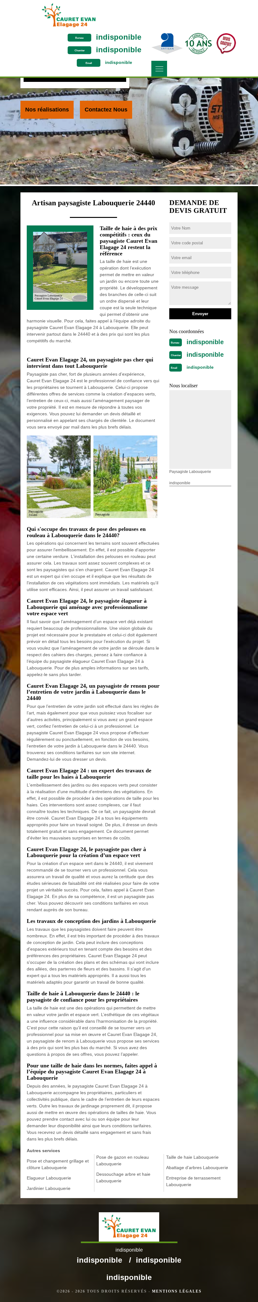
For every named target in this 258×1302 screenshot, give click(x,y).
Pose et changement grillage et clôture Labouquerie (58, 1164)
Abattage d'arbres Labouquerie (197, 1167)
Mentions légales (177, 1291)
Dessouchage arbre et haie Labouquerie (123, 1177)
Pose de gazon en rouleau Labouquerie (122, 1160)
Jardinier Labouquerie (48, 1188)
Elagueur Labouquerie (49, 1177)
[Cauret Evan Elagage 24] (68, 15)
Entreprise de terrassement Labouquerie (193, 1181)
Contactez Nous (106, 109)
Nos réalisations (47, 109)
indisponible (118, 37)
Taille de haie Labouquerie (192, 1157)
